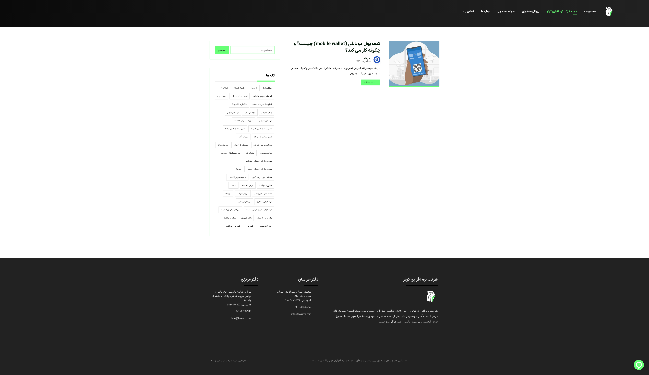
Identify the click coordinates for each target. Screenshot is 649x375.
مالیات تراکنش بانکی (263, 193)
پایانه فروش (246, 218)
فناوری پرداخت (265, 185)
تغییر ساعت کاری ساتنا (235, 128)
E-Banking (267, 88)
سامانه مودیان (266, 153)
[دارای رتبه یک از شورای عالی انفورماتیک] (609, 11)
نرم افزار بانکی (244, 201)
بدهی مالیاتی (266, 112)
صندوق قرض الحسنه (237, 177)
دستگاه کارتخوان (241, 145)
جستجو (221, 50)
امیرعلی (367, 58)
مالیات (233, 185)
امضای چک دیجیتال (239, 96)
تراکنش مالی (249, 112)
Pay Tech (224, 88)
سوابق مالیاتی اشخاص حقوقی (259, 161)
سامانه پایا (250, 153)
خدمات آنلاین (243, 137)
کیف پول (249, 226)
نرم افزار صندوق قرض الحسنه (259, 210)
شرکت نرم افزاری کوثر (262, 177)
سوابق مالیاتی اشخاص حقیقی (259, 169)
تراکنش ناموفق (265, 120)
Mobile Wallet (239, 88)
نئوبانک (228, 193)
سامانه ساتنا (223, 145)
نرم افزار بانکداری (264, 201)
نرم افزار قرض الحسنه (230, 210)
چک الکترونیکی (265, 226)
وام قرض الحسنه (264, 218)
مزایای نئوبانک (242, 193)
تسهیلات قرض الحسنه (243, 120)
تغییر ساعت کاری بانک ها (261, 128)
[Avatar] (377, 59)
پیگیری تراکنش (229, 218)
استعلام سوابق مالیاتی (262, 96)
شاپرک (238, 169)
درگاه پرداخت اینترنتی (263, 145)
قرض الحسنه (247, 185)
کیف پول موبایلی (233, 226)
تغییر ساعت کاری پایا (263, 137)
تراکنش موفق (233, 112)
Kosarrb (254, 88)
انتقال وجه (221, 96)
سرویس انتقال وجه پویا (230, 153)
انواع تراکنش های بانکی (262, 104)
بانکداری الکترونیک (239, 104)
